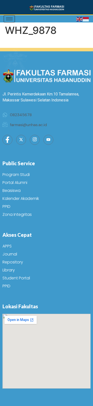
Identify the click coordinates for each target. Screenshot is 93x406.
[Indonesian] (86, 18)
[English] (79, 18)
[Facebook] (7, 140)
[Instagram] (35, 140)
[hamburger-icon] (9, 18)
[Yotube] (48, 140)
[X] (21, 140)
